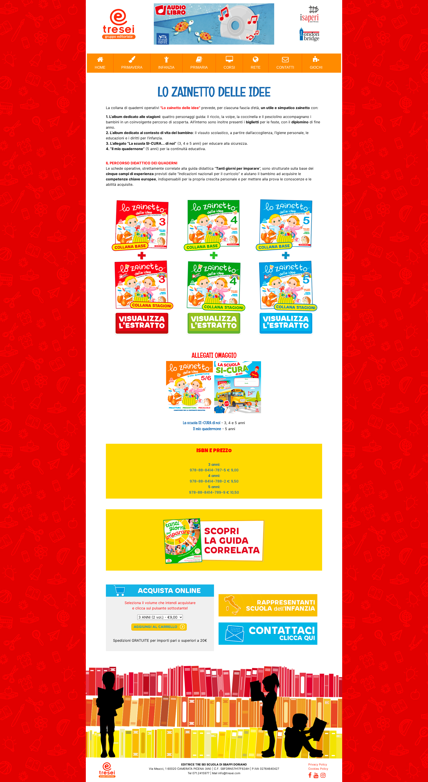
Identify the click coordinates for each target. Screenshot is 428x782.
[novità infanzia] (214, 23)
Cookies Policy (318, 768)
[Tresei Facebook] (310, 776)
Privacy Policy (317, 764)
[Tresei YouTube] (316, 776)
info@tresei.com (229, 773)
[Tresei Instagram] (323, 776)
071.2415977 (200, 773)
